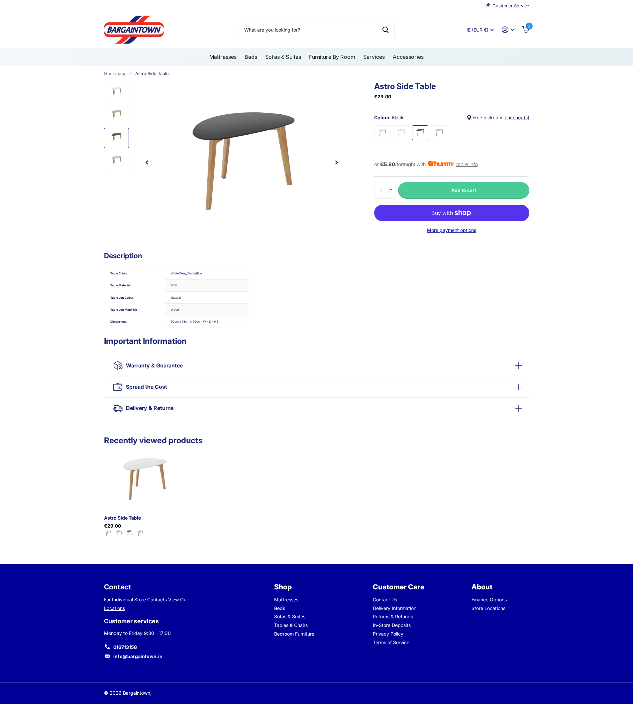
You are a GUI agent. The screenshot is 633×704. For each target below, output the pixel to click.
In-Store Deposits (392, 625)
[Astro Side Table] (144, 479)
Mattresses (223, 56)
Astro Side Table (122, 518)
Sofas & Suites (283, 56)
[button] (393, 184)
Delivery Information (394, 608)
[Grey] (119, 533)
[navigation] (147, 162)
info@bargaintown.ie (137, 656)
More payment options (451, 230)
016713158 (125, 647)
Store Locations (488, 608)
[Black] (130, 533)
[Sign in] (508, 29)
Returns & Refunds (393, 616)
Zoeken (385, 30)
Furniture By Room (332, 56)
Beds (251, 56)
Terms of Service (391, 642)
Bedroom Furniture (294, 634)
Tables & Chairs (291, 625)
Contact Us (385, 599)
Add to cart (463, 190)
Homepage (115, 73)
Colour (451, 117)
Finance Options (489, 599)
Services (374, 56)
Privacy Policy (388, 634)
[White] (108, 533)
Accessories (408, 56)
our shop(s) (517, 117)
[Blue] (140, 533)
